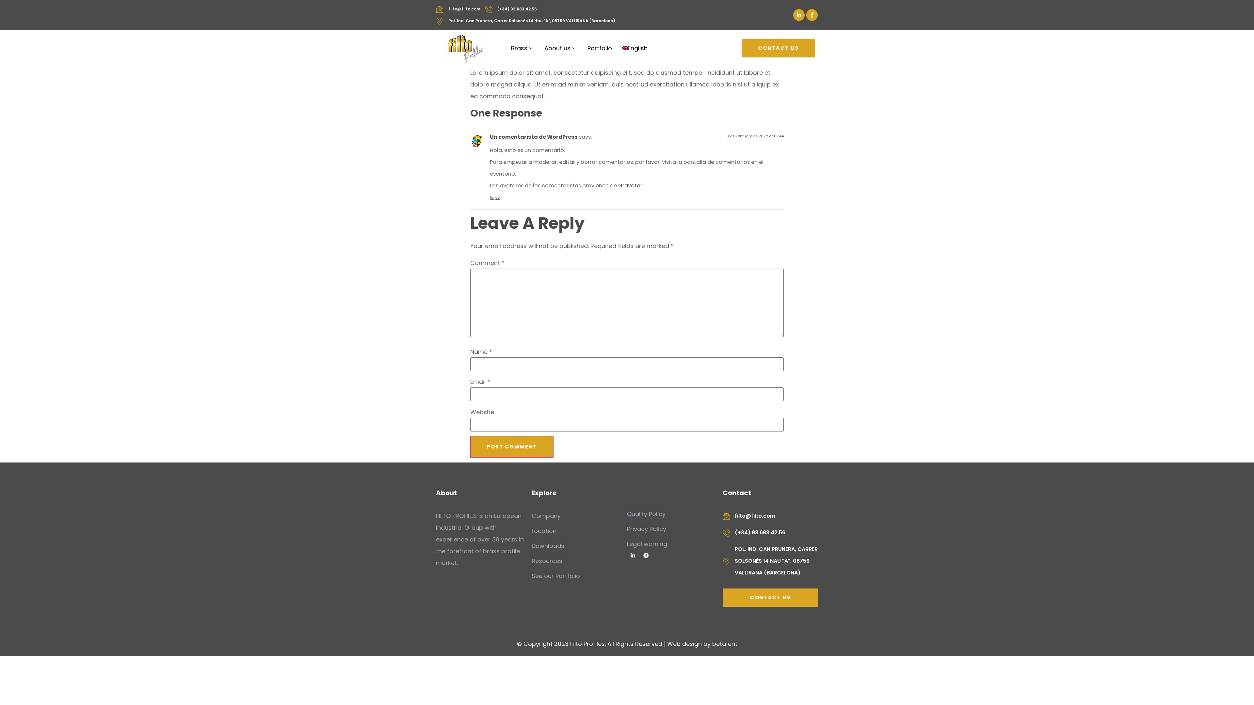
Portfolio (599, 48)
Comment (487, 263)
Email (480, 382)
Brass (519, 48)
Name (481, 352)
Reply (495, 197)
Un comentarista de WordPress (534, 137)
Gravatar (630, 185)
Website (482, 412)
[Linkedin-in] (799, 15)
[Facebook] (645, 555)
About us (557, 48)
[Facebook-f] (812, 15)
